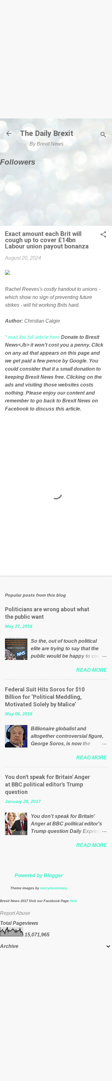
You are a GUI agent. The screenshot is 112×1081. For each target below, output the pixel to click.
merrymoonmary (53, 888)
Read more (91, 670)
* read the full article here (32, 337)
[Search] (103, 135)
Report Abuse (15, 913)
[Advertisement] (56, 59)
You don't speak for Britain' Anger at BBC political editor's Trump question (47, 784)
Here (73, 901)
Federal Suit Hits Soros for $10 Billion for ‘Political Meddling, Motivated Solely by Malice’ (45, 697)
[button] (103, 235)
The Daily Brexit (46, 133)
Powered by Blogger (39, 875)
